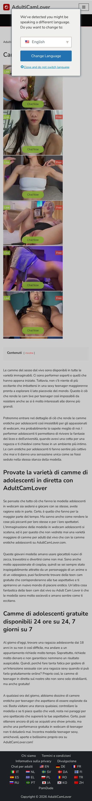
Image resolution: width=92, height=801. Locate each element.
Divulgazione (66, 761)
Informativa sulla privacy (33, 761)
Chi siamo (28, 756)
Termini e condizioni (56, 756)
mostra (29, 353)
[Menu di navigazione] (84, 7)
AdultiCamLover (59, 797)
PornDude (46, 788)
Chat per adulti (22, 766)
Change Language (46, 55)
